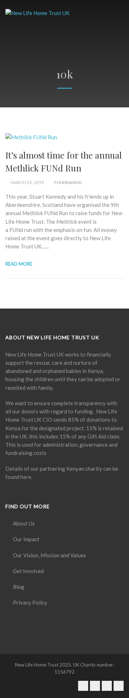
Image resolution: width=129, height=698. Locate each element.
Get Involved (28, 571)
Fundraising (68, 182)
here (25, 477)
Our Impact (26, 539)
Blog (18, 586)
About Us (24, 523)
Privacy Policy (30, 602)
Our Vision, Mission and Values (49, 555)
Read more (18, 264)
